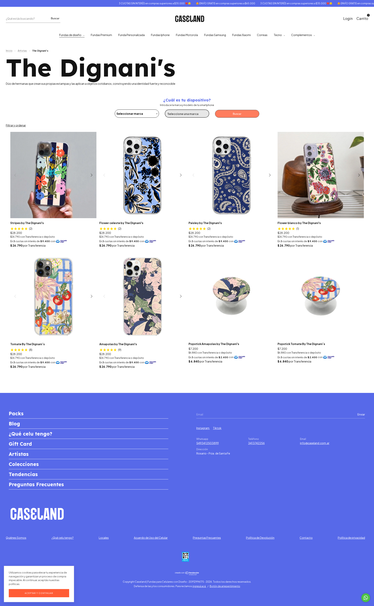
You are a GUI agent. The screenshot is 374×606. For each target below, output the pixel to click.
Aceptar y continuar (39, 593)
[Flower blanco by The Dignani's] (321, 175)
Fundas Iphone (160, 35)
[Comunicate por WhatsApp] (365, 597)
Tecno (278, 35)
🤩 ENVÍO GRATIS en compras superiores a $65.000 (213, 3)
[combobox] (137, 113)
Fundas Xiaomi (241, 35)
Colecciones (24, 464)
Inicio (9, 50)
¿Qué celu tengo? (30, 434)
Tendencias (23, 474)
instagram (203, 428)
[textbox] (137, 113)
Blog (14, 424)
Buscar (55, 18)
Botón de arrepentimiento (225, 586)
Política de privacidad (351, 537)
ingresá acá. (199, 586)
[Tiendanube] (187, 574)
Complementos (301, 35)
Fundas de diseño (70, 35)
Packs (16, 413)
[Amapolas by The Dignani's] (142, 296)
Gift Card (20, 444)
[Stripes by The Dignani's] (53, 175)
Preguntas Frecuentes (36, 484)
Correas (262, 35)
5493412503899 (207, 443)
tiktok (217, 428)
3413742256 (256, 443)
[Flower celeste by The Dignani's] (142, 175)
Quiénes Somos (16, 537)
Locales (104, 537)
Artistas (22, 50)
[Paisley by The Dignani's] (232, 175)
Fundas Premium (101, 35)
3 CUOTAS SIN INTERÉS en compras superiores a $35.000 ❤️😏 (142, 3)
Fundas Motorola (187, 35)
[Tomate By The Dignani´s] (53, 296)
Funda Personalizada (131, 35)
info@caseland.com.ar (314, 443)
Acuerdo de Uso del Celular (151, 537)
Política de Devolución (260, 537)
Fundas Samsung (215, 35)
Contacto (306, 537)
